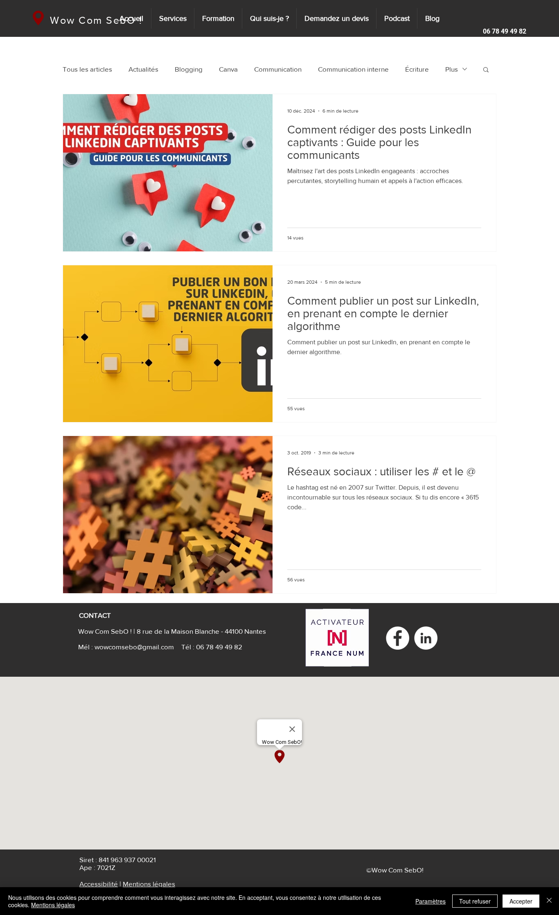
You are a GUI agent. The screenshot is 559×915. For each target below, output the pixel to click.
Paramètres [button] (430, 901)
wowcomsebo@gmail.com (134, 647)
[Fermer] (549, 901)
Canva (228, 69)
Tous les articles (87, 69)
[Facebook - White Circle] (397, 638)
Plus (451, 69)
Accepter (520, 901)
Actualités (143, 69)
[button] (501, 31)
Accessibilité (98, 884)
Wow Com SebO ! (96, 20)
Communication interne (353, 69)
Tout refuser (475, 901)
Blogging (189, 69)
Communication (278, 69)
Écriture (417, 69)
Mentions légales (149, 884)
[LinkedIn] (425, 638)
